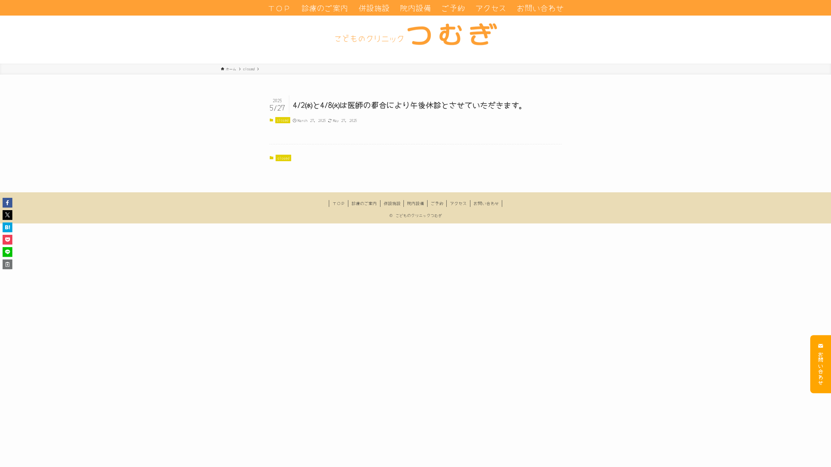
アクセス (458, 203)
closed (282, 120)
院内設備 (415, 203)
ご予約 (437, 203)
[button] (7, 203)
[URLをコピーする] (7, 264)
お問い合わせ (821, 368)
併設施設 (392, 203)
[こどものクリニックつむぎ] (415, 39)
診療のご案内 (364, 203)
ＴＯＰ (338, 203)
